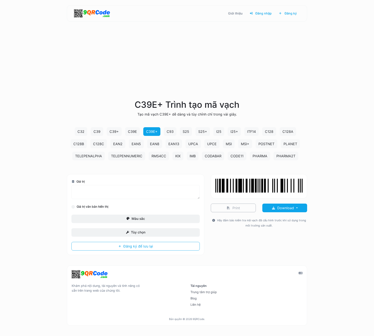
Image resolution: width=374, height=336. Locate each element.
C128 (269, 131)
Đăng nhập (263, 13)
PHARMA (260, 156)
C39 (97, 131)
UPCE (212, 144)
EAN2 (118, 144)
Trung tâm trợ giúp (203, 292)
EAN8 (154, 144)
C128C (98, 144)
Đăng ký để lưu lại (137, 246)
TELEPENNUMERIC (126, 156)
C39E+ (152, 131)
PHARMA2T (285, 156)
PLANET (290, 144)
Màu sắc (138, 219)
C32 (80, 131)
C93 (170, 131)
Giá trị (80, 181)
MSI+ (245, 144)
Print (235, 208)
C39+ (114, 131)
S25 (186, 131)
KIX (178, 156)
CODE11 (237, 156)
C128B (78, 144)
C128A (287, 131)
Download (285, 208)
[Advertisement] (187, 65)
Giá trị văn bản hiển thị (92, 206)
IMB (193, 156)
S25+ (202, 131)
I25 (218, 131)
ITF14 (251, 131)
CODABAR (213, 156)
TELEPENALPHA (88, 156)
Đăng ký (290, 13)
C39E (132, 131)
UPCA (193, 144)
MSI (229, 144)
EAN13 (173, 144)
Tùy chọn (137, 232)
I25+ (234, 131)
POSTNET (266, 144)
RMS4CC (159, 156)
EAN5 (136, 144)
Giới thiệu (235, 13)
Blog (193, 298)
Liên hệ (195, 304)
